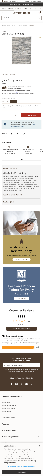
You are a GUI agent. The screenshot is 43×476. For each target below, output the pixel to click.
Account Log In (21, 259)
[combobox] (22, 18)
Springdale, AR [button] (13, 1)
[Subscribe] (38, 365)
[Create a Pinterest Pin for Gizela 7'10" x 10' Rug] (18, 134)
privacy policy (12, 463)
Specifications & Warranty (13, 195)
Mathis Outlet (6, 411)
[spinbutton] (10, 115)
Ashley (4, 31)
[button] (2, 13)
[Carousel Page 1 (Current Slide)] (21, 159)
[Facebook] (12, 384)
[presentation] (22, 159)
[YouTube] (26, 384)
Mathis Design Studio (9, 405)
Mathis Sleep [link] (35, 8)
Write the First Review (8, 74)
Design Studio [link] (21, 8)
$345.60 (17, 80)
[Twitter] (32, 384)
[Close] (40, 446)
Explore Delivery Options (33, 1)
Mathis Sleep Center (8, 408)
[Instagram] (16, 384)
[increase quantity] (16, 115)
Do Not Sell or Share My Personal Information (21, 467)
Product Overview (10, 168)
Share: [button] (4, 133)
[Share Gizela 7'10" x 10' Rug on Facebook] (11, 134)
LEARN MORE (21, 298)
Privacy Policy (30, 371)
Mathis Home (6, 402)
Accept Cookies (21, 472)
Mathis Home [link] (7, 8)
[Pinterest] (22, 384)
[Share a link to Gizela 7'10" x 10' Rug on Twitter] (24, 134)
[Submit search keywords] (39, 18)
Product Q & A (8, 202)
